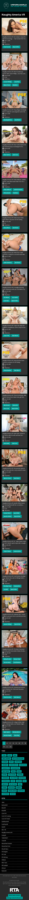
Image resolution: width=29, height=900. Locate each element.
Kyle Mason (15, 335)
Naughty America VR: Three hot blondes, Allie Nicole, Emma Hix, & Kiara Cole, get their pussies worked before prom (14, 397)
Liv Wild (6, 589)
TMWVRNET (5, 838)
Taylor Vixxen (7, 551)
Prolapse (11, 787)
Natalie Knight (7, 735)
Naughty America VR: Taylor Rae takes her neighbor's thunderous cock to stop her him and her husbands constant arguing (13, 327)
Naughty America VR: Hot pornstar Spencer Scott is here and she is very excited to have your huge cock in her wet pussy (13, 470)
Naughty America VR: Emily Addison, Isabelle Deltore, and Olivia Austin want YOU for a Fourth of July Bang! (14, 181)
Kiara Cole (6, 408)
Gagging (20, 774)
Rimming (18, 787)
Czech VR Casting (6, 816)
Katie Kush (6, 443)
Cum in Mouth (13, 765)
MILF (24, 781)
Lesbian (19, 781)
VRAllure (4, 860)
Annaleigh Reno (8, 120)
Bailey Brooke (7, 659)
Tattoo (13, 794)
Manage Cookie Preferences (14, 898)
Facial (19, 771)
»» (10, 746)
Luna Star (6, 300)
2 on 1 (9, 755)
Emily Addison (7, 189)
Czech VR (4, 813)
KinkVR (3, 827)
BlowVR (4, 808)
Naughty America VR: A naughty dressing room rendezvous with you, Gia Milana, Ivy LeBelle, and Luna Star (13, 289)
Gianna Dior (17, 586)
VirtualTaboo (5, 849)
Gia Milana (6, 297)
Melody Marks (16, 732)
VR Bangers (5, 851)
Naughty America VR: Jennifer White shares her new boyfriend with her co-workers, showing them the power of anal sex (13, 505)
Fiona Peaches (7, 370)
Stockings (5, 794)
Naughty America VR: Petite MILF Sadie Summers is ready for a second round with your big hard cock (13, 254)
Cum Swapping (15, 768)
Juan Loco (15, 154)
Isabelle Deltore (18, 189)
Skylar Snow (7, 85)
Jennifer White (7, 516)
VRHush (4, 868)
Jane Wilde (16, 513)
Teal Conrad (7, 47)
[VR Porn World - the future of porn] (14, 6)
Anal (15, 755)
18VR (3, 802)
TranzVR (4, 840)
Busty (11, 761)
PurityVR (4, 835)
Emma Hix (15, 405)
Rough (4, 790)
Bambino (15, 85)
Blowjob (4, 761)
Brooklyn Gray (7, 586)
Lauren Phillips (7, 81)
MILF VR (4, 830)
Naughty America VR (7, 832)
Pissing (4, 787)
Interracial (5, 781)
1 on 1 (4, 755)
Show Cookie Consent (14, 895)
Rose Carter (7, 154)
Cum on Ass (23, 765)
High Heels (22, 778)
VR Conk (4, 854)
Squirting (21, 790)
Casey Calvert (7, 513)
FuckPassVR (5, 824)
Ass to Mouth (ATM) (18, 758)
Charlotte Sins (7, 697)
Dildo (13, 771)
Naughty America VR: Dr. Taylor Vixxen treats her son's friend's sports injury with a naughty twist (14, 543)
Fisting (4, 774)
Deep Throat (5, 771)
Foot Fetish (12, 774)
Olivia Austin (7, 193)
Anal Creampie (6, 758)
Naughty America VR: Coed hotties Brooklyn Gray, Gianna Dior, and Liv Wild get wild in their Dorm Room (13, 578)
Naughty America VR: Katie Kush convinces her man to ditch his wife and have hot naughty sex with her (13, 435)
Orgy (20, 784)
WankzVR (4, 871)
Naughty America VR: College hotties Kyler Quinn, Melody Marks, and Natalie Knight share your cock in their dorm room (13, 724)
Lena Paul (17, 81)
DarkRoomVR (5, 821)
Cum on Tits (5, 768)
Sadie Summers (8, 262)
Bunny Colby (17, 659)
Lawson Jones (17, 551)
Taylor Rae (6, 335)
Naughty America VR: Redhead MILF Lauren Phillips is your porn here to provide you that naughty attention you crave (14, 616)
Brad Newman (17, 662)
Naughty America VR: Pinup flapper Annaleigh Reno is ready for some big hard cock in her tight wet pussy (14, 111)
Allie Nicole (7, 405)
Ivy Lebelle (15, 297)
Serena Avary (7, 662)
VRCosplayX (5, 865)
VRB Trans (4, 862)
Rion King (16, 735)
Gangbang (5, 778)
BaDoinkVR (4, 805)
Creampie (4, 765)
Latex (12, 781)
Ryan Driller (16, 47)
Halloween (14, 778)
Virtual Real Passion (7, 843)
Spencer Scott (7, 478)
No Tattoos (13, 784)
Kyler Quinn (7, 732)
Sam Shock (17, 120)
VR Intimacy (5, 857)
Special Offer (12, 790)
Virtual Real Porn (6, 846)
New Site (4, 784)
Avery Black (7, 227)
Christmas (18, 761)
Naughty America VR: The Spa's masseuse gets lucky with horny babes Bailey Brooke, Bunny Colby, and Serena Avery (13, 651)
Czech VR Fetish (6, 819)
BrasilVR (4, 810)
